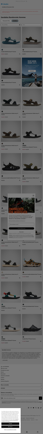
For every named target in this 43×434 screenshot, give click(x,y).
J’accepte (10, 423)
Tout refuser (10, 426)
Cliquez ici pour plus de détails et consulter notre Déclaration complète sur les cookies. (10, 420)
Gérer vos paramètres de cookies (10, 429)
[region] (10, 420)
